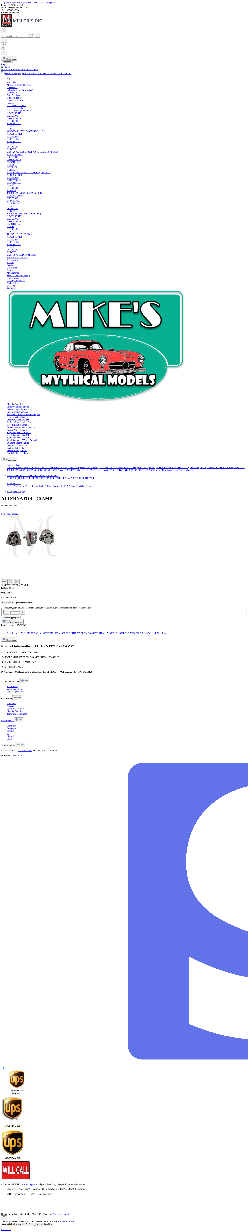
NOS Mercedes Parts (58, 467)
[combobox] (14, 36)
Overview (6, 69)
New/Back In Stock (31, 467)
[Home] (8, 80)
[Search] (31, 35)
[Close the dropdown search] (37, 35)
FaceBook (11, 725)
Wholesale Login (14, 689)
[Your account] (4, 53)
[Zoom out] (4, 581)
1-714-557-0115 (25, 750)
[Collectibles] (96, 401)
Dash (28, 486)
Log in (4, 64)
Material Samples (15, 711)
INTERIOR (79, 478)
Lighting (35, 486)
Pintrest (10, 736)
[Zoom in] (17, 581)
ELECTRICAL (57, 478)
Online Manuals (186, 470)
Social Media (7, 720)
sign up (7, 67)
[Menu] (4, 30)
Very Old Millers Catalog (167, 470)
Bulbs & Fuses (46, 486)
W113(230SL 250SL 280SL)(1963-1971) (130, 467)
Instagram (11, 728)
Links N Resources (15, 708)
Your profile (16, 69)
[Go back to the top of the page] (4, 1217)
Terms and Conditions (17, 714)
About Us (11, 703)
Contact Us (12, 706)
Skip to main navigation (44, 2)
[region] (124, 551)
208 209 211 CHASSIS (144, 470)
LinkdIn (10, 731)
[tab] (87, 633)
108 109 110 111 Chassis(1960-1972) (59, 470)
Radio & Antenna (69, 486)
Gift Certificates (14, 467)
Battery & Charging (16, 486)
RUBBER (89, 478)
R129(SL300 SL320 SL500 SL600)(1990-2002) (223, 467)
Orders (35, 69)
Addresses (27, 69)
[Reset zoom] (10, 581)
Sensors (57, 486)
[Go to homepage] (22, 27)
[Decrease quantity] (6, 612)
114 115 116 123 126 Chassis (90, 470)
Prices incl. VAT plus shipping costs (17, 603)
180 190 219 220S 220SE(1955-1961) (24, 470)
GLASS (69, 478)
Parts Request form (15, 691)
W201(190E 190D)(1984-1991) (118, 470)
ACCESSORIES (15, 478)
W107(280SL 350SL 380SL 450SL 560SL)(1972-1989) (175, 467)
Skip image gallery (9, 514)
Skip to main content (10, 2)
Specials (44, 467)
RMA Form (12, 686)
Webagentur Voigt (60, 1214)
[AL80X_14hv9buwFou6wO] (30, 536)
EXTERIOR (29, 478)
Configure (30, 1224)
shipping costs (30, 1184)
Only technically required (12, 1224)
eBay (9, 738)
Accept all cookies (44, 1224)
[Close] (2, 578)
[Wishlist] (3, 49)
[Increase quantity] (22, 612)
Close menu (11, 59)
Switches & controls (86, 486)
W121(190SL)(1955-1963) (98, 467)
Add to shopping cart (11, 618)
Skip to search (27, 2)
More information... (69, 1221)
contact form (16, 755)
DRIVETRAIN (42, 478)
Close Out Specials (77, 467)
